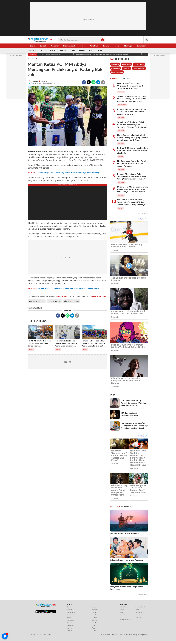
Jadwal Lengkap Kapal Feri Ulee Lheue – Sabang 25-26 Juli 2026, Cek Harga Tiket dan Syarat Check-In (132, 100)
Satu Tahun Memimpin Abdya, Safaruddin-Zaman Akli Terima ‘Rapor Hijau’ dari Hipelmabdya (131, 202)
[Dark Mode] (146, 40)
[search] (102, 39)
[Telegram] (98, 82)
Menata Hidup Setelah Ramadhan (125, 533)
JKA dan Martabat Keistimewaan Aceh (129, 414)
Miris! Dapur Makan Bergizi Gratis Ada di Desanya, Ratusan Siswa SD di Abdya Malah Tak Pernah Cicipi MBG (132, 190)
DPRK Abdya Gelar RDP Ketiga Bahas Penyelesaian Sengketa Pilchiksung (68, 173)
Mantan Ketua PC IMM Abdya (37, 301)
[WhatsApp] (93, 82)
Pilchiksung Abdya (71, 301)
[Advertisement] (88, 19)
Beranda (31, 59)
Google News (62, 296)
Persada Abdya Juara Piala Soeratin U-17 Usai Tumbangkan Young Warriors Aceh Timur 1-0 (131, 176)
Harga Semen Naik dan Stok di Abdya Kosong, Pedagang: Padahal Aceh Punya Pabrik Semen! (132, 137)
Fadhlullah (126, 68)
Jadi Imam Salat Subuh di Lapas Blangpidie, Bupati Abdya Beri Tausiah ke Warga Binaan (66, 344)
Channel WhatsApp (97, 296)
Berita (38, 59)
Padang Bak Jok (54, 301)
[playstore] (50, 613)
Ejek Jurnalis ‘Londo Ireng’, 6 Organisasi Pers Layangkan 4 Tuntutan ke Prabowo (130, 85)
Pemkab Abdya (139, 64)
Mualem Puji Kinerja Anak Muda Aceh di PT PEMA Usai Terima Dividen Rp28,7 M (131, 111)
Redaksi (35, 81)
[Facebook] (84, 82)
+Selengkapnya (143, 213)
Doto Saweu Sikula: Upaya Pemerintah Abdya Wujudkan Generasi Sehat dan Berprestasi (134, 404)
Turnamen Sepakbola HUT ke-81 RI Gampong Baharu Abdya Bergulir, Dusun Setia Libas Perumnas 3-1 (94, 344)
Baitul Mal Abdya (117, 72)
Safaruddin (115, 64)
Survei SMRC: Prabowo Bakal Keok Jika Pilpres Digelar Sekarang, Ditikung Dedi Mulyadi (132, 124)
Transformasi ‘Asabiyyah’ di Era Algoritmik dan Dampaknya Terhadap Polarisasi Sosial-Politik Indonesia (134, 427)
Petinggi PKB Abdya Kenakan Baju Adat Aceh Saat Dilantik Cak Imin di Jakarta (132, 150)
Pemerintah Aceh (139, 68)
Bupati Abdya (126, 64)
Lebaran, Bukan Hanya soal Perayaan (126, 560)
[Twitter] (89, 82)
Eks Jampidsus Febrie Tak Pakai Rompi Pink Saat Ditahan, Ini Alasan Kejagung (131, 163)
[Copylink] (103, 82)
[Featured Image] (67, 116)
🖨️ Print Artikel (35, 308)
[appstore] (40, 613)
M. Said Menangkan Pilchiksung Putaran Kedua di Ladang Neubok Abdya (68, 288)
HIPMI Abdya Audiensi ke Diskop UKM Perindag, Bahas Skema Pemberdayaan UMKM (39, 344)
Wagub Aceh (115, 68)
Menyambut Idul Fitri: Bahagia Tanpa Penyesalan (126, 588)
